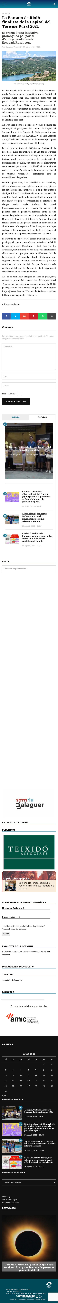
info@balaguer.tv (24, 1289)
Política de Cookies (10, 1203)
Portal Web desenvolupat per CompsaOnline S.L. (29, 1300)
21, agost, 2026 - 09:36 (31, 506)
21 (36, 1081)
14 (36, 1075)
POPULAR (42, 417)
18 (13, 1081)
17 (6, 1081)
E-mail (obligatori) (11, 917)
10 (6, 1075)
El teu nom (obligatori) (13, 908)
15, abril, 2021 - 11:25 (31, 47)
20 (28, 1081)
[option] (29, 1243)
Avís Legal (6, 1197)
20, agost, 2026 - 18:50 (31, 526)
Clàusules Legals (9, 1200)
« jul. (4, 1095)
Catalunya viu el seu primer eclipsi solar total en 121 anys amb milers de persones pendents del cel (29, 1267)
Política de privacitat (34, 926)
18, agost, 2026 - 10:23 (31, 546)
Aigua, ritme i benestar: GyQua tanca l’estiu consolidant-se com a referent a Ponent (34, 517)
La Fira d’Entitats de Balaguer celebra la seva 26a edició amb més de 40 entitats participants (37, 537)
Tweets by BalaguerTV (12, 980)
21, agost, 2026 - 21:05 (39, 455)
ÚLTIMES (16, 417)
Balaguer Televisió (13, 47)
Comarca (6, 14)
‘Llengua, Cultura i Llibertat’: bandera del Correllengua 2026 (29, 448)
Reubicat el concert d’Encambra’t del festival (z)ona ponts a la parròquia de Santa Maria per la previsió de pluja (36, 496)
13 (28, 1075)
